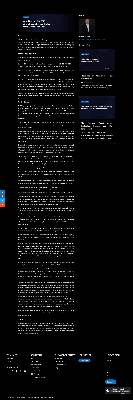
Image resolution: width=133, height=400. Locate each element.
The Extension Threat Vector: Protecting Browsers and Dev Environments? (97, 126)
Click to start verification (120, 391)
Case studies (59, 361)
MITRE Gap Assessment (38, 377)
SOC (32, 358)
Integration (34, 361)
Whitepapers (59, 358)
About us (10, 358)
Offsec (92, 82)
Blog (56, 368)
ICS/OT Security (36, 374)
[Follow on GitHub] (12, 371)
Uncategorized (100, 132)
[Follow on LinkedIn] (8, 371)
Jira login (84, 360)
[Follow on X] (20, 371)
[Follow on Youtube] (25, 371)
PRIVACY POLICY (48, 397)
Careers (9, 361)
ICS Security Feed (60, 365)
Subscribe (110, 382)
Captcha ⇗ (125, 393)
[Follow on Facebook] (16, 371)
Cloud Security (35, 371)
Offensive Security (37, 365)
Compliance (35, 368)
